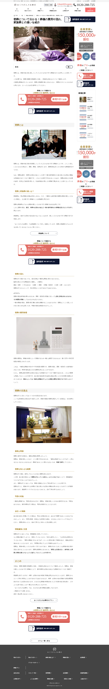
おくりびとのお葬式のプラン (44, 600)
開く (69, 67)
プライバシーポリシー (54, 683)
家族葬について (44, 233)
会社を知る (17, 673)
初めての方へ (17, 657)
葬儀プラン (17, 667)
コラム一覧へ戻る (44, 641)
